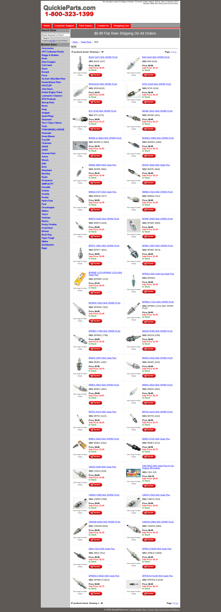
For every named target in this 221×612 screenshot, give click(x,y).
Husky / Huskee (49, 224)
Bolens (45, 221)
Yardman (46, 217)
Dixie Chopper (48, 62)
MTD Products (49, 99)
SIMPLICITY (47, 184)
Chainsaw (46, 143)
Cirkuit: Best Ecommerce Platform (164, 609)
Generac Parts (48, 153)
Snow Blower (48, 136)
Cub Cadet (47, 65)
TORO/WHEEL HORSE (53, 129)
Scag (44, 109)
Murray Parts (48, 102)
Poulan (45, 197)
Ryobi (44, 177)
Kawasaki (46, 133)
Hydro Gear (47, 200)
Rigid (44, 248)
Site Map (52, 40)
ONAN (45, 146)
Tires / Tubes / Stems (51, 122)
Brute (44, 58)
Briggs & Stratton (50, 55)
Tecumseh (47, 119)
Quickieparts (48, 244)
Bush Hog (46, 234)
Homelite (46, 187)
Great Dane (47, 228)
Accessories (48, 48)
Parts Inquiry (85, 25)
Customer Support (64, 25)
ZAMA (45, 150)
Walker (45, 241)
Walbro (45, 211)
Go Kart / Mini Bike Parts (53, 78)
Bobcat (45, 231)
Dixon (44, 68)
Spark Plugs (47, 116)
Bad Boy (46, 173)
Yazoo (45, 214)
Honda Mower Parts (51, 82)
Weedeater (47, 170)
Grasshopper (48, 207)
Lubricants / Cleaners (52, 95)
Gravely (45, 194)
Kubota (45, 190)
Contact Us (103, 25)
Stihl (44, 163)
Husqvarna (47, 180)
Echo (44, 167)
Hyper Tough (48, 238)
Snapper (46, 112)
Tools (44, 126)
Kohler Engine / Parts (52, 92)
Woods (45, 160)
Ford (44, 204)
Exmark (45, 72)
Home (47, 25)
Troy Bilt (46, 139)
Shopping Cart (121, 25)
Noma (45, 105)
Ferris (44, 75)
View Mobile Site (138, 609)
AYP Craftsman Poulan (53, 51)
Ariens (45, 156)
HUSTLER (47, 85)
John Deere (47, 89)
